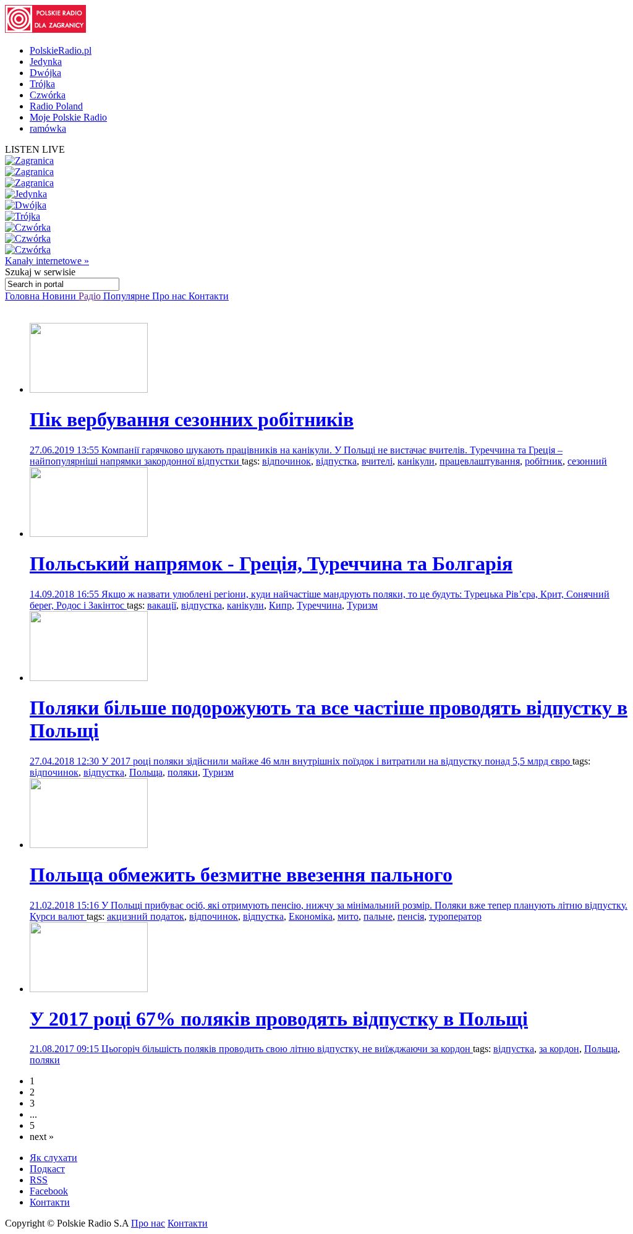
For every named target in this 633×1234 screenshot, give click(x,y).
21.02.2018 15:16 (65, 905)
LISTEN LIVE (35, 149)
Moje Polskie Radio (68, 117)
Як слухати (53, 1157)
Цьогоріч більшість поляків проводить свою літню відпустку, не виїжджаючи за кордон (287, 1048)
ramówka (48, 128)
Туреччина (319, 605)
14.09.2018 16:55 (65, 594)
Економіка (311, 916)
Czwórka (48, 95)
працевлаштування (480, 461)
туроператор (455, 916)
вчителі (377, 461)
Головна (23, 296)
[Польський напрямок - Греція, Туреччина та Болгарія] (89, 533)
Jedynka (46, 61)
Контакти (209, 296)
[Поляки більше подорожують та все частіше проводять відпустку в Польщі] (89, 677)
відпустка (336, 461)
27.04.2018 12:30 (65, 761)
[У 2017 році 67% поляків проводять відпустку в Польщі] (89, 988)
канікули (416, 461)
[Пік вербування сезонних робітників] (89, 389)
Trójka (42, 84)
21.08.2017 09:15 (65, 1048)
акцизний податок (145, 916)
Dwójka (45, 72)
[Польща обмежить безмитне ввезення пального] (89, 844)
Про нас (170, 296)
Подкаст (47, 1168)
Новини (60, 296)
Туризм (362, 605)
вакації (161, 605)
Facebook (49, 1191)
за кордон (559, 1048)
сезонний (587, 461)
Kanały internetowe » (47, 260)
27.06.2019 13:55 (65, 450)
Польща (146, 772)
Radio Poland (56, 106)
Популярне (127, 296)
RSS (39, 1180)
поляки (183, 772)
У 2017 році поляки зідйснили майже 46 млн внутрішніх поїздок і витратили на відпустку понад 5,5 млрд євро (336, 761)
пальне (378, 916)
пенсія (410, 916)
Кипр (280, 605)
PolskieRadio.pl (60, 50)
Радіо (91, 296)
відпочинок (286, 461)
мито (348, 916)
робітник (544, 461)
